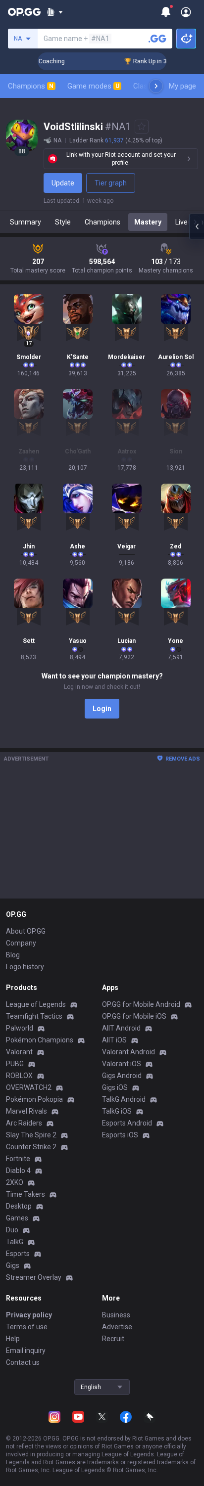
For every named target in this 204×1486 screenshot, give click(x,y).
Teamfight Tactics (34, 1016)
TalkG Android (124, 1099)
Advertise (117, 1327)
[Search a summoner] (157, 38)
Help (13, 1339)
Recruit (113, 1339)
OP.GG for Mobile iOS (134, 1016)
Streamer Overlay (33, 1277)
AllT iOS (114, 1040)
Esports (18, 1254)
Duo (12, 1230)
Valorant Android (128, 1052)
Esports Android (127, 1123)
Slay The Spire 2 (31, 1135)
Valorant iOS (121, 1064)
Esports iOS (120, 1135)
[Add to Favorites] (142, 127)
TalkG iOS (117, 1111)
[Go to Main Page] (24, 12)
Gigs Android (122, 1076)
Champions (30, 86)
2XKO (14, 1182)
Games (17, 1218)
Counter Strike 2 (31, 1147)
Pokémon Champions (39, 1040)
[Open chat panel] (196, 226)
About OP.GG (26, 931)
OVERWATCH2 (28, 1087)
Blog (13, 955)
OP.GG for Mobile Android (141, 1004)
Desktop (19, 1206)
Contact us (23, 1362)
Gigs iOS (115, 1087)
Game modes (93, 86)
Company (21, 943)
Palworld (19, 1028)
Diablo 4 (18, 1170)
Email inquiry (26, 1350)
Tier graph (111, 183)
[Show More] (55, 12)
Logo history (25, 967)
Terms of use (27, 1327)
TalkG (14, 1242)
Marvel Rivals (26, 1111)
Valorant (19, 1052)
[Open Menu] (186, 12)
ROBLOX (19, 1076)
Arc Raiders (24, 1123)
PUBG (15, 1064)
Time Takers (25, 1194)
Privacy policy (29, 1315)
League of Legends (36, 1004)
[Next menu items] (156, 86)
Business (116, 1315)
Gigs (12, 1265)
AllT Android (121, 1028)
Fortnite (18, 1159)
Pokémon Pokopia (34, 1099)
